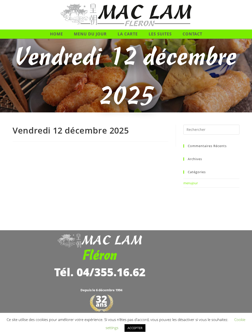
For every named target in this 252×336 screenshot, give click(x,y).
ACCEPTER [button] (134, 328)
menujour (190, 183)
